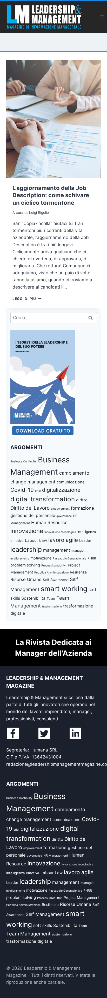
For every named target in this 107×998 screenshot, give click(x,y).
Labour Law (36, 540)
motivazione (40, 558)
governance (64, 516)
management (56, 550)
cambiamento (74, 473)
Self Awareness (56, 580)
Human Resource (49, 522)
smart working (64, 588)
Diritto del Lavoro (30, 508)
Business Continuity (23, 461)
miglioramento (19, 558)
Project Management (81, 897)
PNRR (92, 558)
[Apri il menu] (102, 17)
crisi (38, 491)
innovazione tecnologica (60, 532)
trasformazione (52, 606)
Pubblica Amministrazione (51, 572)
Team (51, 598)
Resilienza (78, 572)
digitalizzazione (61, 490)
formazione (82, 508)
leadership (26, 549)
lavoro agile (63, 540)
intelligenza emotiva (22, 873)
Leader (85, 540)
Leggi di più (27, 299)
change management (32, 481)
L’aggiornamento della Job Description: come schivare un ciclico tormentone (50, 195)
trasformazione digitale (29, 941)
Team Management (28, 934)
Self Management (45, 914)
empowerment (60, 508)
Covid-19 (22, 490)
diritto (82, 499)
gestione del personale (32, 515)
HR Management (55, 855)
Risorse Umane (26, 579)
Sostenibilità (33, 598)
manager (78, 550)
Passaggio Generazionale (69, 558)
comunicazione (71, 482)
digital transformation (42, 499)
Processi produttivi (53, 565)
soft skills (42, 925)
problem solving (25, 565)
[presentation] (53, 119)
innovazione (26, 530)
